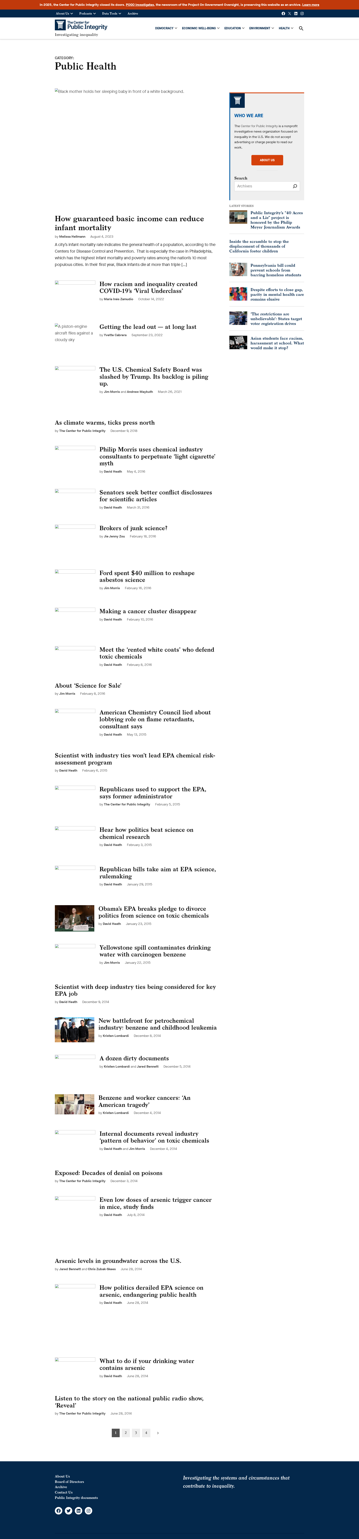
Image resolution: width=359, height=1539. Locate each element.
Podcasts (85, 13)
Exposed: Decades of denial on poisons (108, 1172)
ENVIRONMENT (259, 28)
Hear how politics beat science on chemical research (146, 833)
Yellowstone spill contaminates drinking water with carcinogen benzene (155, 951)
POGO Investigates (140, 4)
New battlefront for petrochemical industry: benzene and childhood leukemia (157, 1024)
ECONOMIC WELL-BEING (199, 28)
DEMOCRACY (164, 28)
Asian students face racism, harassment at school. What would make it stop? (277, 343)
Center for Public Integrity (259, 126)
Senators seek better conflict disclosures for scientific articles (156, 496)
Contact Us (64, 1492)
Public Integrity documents (76, 1498)
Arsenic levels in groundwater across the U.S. (118, 1260)
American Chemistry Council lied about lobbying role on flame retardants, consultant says (155, 719)
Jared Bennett (148, 1066)
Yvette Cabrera (115, 335)
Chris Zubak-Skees (102, 1269)
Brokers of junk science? (133, 528)
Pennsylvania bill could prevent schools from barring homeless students (276, 270)
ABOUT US (267, 160)
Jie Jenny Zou (114, 536)
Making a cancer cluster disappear (148, 611)
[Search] (295, 186)
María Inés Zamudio (118, 299)
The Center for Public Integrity (82, 431)
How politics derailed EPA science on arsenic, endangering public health (151, 1291)
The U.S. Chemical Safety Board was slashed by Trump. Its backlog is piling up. (154, 376)
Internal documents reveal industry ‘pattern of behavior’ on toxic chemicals (154, 1137)
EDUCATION (232, 28)
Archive (133, 13)
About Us (62, 13)
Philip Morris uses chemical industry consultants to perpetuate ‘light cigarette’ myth (157, 456)
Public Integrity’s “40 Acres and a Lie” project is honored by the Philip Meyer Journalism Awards (277, 219)
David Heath (113, 471)
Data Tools (109, 13)
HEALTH (284, 28)
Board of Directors (69, 1482)
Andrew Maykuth (140, 392)
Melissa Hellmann (72, 236)
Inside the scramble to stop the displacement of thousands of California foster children (259, 246)
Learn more (310, 4)
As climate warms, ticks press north (105, 422)
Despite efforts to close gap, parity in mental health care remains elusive (277, 294)
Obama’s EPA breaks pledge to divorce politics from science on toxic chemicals (153, 912)
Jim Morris (112, 392)
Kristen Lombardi (116, 1036)
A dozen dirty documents (134, 1058)
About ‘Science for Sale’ (88, 685)
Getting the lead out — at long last (148, 326)
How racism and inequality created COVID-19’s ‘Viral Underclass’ (148, 287)
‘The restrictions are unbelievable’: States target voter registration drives (276, 318)
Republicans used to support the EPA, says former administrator (153, 793)
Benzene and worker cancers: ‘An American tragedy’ (144, 1101)
